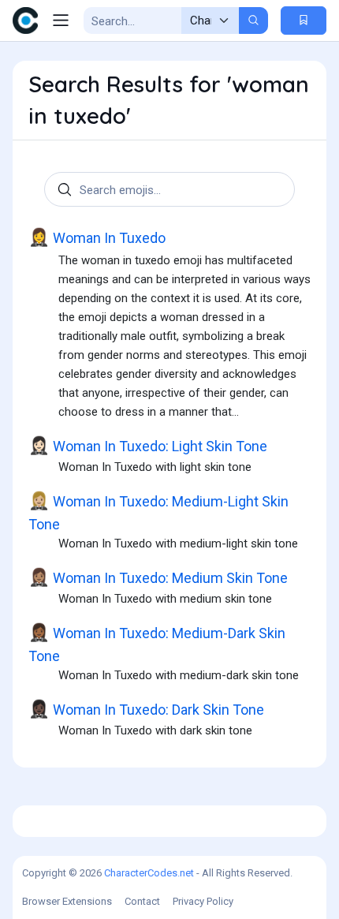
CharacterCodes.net (149, 873)
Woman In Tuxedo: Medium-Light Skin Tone (158, 512)
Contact (142, 901)
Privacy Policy (203, 901)
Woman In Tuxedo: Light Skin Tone (147, 445)
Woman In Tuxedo (97, 237)
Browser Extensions (67, 901)
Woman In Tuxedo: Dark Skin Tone (146, 709)
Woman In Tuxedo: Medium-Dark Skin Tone (156, 644)
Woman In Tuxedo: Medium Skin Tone (158, 577)
